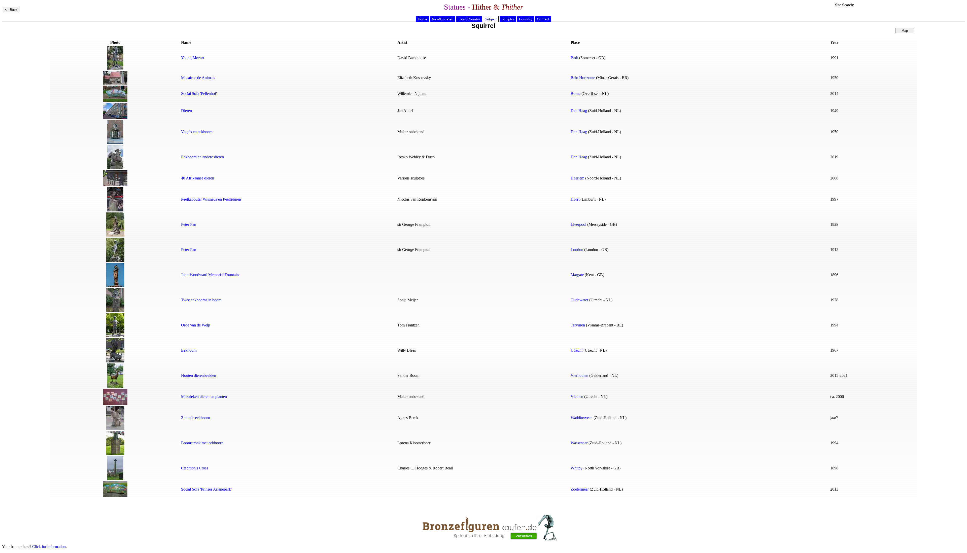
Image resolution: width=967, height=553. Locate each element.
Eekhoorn (189, 350)
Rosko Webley (409, 157)
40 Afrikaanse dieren (197, 178)
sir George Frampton (413, 224)
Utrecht (576, 350)
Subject (491, 19)
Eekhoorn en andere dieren (202, 157)
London (577, 249)
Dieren (186, 110)
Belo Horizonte (583, 78)
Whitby (576, 468)
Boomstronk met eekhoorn (202, 443)
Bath (574, 58)
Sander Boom (408, 375)
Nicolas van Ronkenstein (417, 199)
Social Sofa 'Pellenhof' (199, 93)
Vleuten (577, 396)
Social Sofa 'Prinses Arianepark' (206, 489)
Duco (430, 157)
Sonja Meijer (407, 300)
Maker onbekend (410, 132)
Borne (575, 93)
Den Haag (579, 110)
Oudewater (579, 300)
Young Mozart (192, 58)
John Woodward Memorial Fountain (210, 275)
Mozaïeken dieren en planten (204, 396)
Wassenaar (579, 443)
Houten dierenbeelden (198, 375)
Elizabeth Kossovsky (414, 78)
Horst (575, 199)
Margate (577, 275)
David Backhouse (411, 58)
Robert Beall (443, 468)
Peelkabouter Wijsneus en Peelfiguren (211, 199)
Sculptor (507, 19)
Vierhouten (579, 375)
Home (422, 19)
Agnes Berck (407, 418)
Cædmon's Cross (194, 468)
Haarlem (577, 178)
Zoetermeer (580, 489)
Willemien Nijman (411, 93)
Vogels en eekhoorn (197, 132)
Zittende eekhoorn (195, 418)
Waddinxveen (582, 418)
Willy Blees (406, 350)
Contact (543, 19)
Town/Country (469, 19)
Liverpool (578, 224)
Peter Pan (188, 224)
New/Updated (443, 19)
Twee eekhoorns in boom (201, 300)
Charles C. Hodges (412, 468)
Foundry (525, 19)
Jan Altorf (405, 110)
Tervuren (578, 325)
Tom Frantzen (408, 325)
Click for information (49, 546)
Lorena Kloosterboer (413, 443)
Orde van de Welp (195, 325)
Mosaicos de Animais (198, 78)
